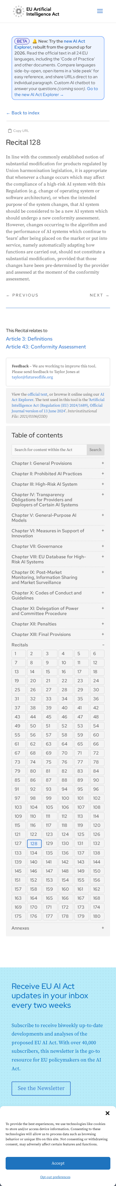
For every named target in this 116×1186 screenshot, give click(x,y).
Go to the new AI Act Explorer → (56, 91)
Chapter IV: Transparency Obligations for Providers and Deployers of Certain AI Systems (45, 500)
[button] (107, 1113)
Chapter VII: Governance (37, 546)
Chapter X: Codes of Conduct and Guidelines (47, 595)
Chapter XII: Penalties (34, 624)
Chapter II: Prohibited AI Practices (47, 474)
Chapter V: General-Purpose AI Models (44, 517)
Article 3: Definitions (29, 338)
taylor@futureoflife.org (32, 377)
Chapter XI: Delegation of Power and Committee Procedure (45, 610)
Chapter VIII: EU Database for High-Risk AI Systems (49, 559)
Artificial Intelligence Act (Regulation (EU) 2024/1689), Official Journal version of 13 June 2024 (58, 405)
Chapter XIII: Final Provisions (41, 634)
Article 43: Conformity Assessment (46, 346)
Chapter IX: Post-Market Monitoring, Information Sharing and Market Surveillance (44, 577)
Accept (58, 1163)
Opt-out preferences (55, 1177)
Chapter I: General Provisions (42, 463)
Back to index (22, 113)
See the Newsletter (41, 1088)
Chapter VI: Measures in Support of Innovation (48, 533)
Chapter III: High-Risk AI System (44, 484)
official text (37, 394)
